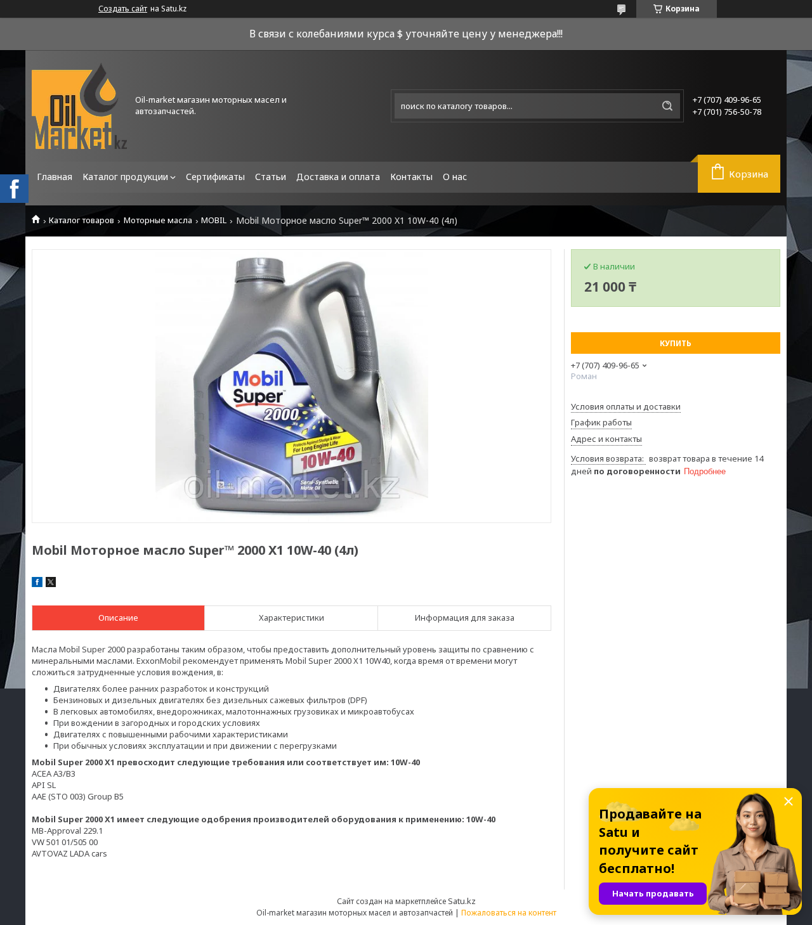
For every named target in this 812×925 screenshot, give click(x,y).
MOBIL (213, 220)
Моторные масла (158, 220)
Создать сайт (122, 8)
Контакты (411, 177)
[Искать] (667, 106)
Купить (675, 343)
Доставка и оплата (338, 177)
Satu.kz (462, 901)
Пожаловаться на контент (508, 912)
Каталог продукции (125, 177)
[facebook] (37, 584)
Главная (54, 177)
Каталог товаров (81, 220)
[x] (51, 584)
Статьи (270, 177)
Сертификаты (215, 177)
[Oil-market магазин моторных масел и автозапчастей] (79, 106)
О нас (455, 177)
